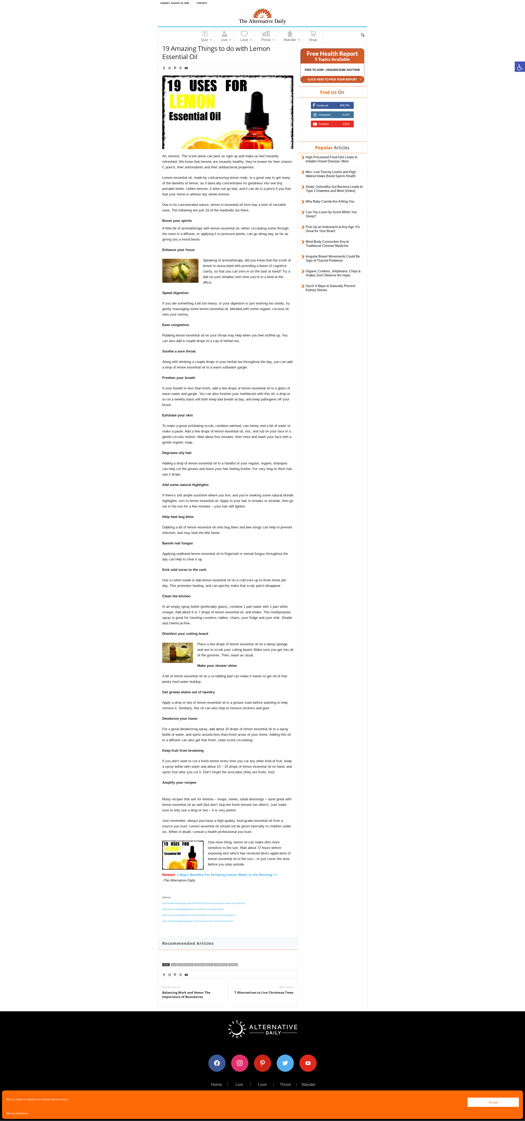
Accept (493, 1102)
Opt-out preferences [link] (17, 1113)
